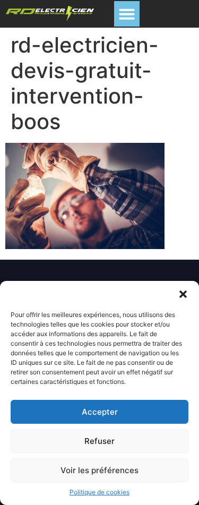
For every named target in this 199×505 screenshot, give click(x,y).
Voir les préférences (99, 470)
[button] (183, 294)
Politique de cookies (99, 492)
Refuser (99, 441)
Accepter (100, 412)
